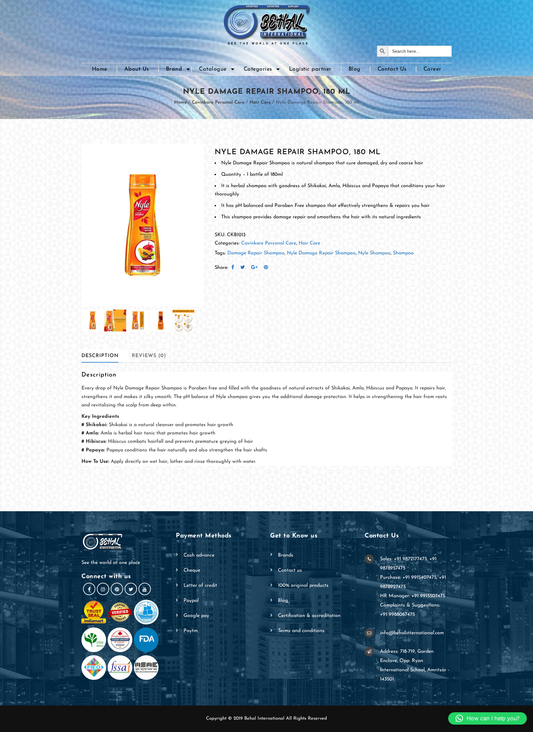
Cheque (192, 570)
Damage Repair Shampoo (255, 253)
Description (99, 355)
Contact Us (392, 69)
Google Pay (196, 615)
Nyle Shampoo (374, 253)
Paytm (191, 630)
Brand (174, 69)
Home (99, 69)
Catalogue (213, 69)
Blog (355, 69)
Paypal (191, 600)
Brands (285, 555)
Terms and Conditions (301, 630)
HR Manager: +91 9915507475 (412, 596)
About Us (136, 69)
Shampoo (403, 253)
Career (432, 69)
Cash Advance (199, 555)
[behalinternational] (266, 23)
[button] (487, 718)
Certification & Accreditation (309, 615)
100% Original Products (303, 585)
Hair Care (260, 102)
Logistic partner (310, 69)
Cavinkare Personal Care (218, 102)
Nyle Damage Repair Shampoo (321, 253)
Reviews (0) (149, 355)
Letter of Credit (200, 585)
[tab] (104, 356)
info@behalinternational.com (412, 633)
